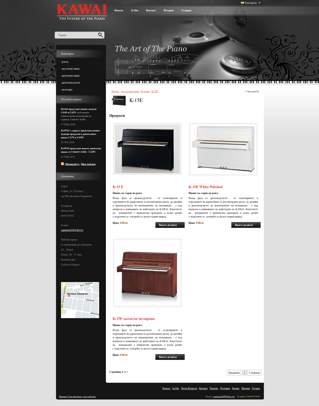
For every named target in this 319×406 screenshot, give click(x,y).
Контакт (151, 10)
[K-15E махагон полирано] (147, 306)
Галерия (186, 10)
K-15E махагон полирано (134, 318)
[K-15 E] (147, 173)
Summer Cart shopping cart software (77, 396)
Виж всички (88, 164)
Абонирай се (72, 164)
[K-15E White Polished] (223, 174)
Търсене (213, 388)
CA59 (73, 112)
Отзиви (256, 388)
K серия (145, 91)
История (169, 10)
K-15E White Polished (205, 186)
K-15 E (118, 186)
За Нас (134, 10)
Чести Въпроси (189, 388)
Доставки (225, 388)
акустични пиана (130, 91)
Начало (118, 10)
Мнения (245, 388)
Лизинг (236, 388)
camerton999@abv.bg (72, 230)
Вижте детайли (168, 225)
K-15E (154, 91)
